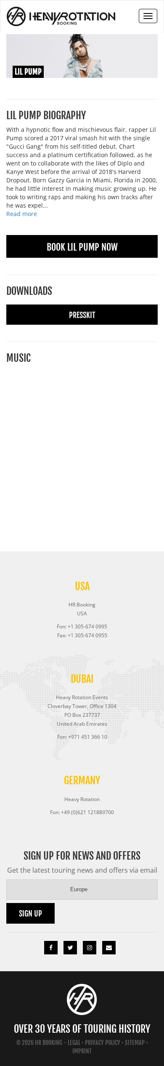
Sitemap (135, 1042)
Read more (21, 214)
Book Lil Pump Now (82, 247)
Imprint (82, 1051)
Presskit (82, 315)
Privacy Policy (102, 1042)
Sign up (30, 913)
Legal (74, 1042)
